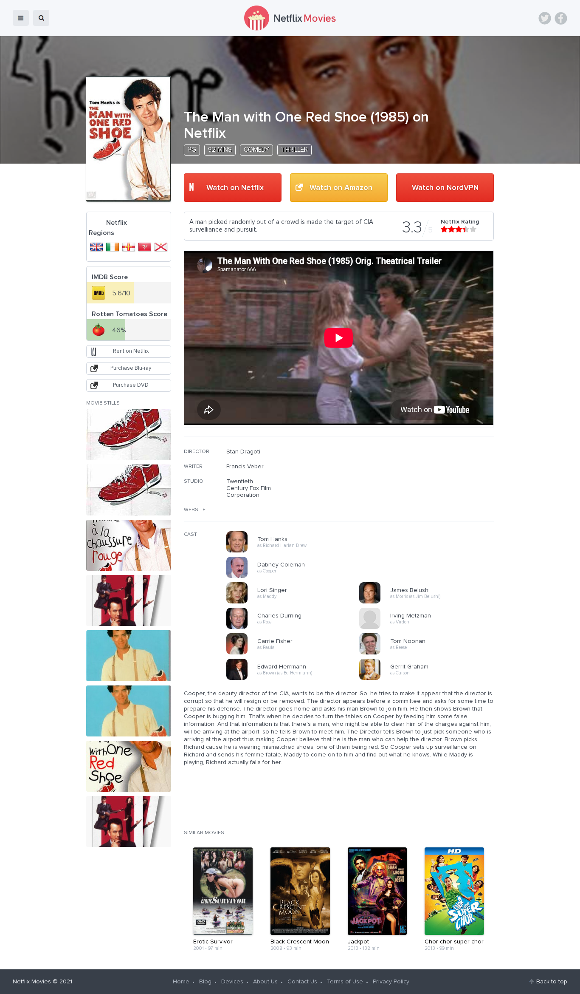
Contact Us (302, 982)
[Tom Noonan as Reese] (428, 653)
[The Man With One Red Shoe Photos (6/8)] (128, 710)
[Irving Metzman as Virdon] (428, 628)
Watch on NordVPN (445, 188)
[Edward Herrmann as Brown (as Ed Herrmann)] (295, 679)
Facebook (561, 18)
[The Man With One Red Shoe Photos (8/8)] (128, 821)
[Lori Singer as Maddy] (295, 602)
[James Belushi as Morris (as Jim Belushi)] (428, 602)
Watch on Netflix (235, 188)
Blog (205, 982)
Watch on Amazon (341, 188)
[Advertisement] (430, 503)
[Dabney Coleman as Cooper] (295, 577)
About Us (265, 982)
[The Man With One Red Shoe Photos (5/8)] (128, 655)
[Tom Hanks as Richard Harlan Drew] (295, 551)
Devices (232, 982)
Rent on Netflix (131, 351)
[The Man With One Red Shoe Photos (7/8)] (128, 766)
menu (21, 18)
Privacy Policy (391, 982)
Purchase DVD (131, 385)
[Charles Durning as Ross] (295, 628)
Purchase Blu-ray (130, 368)
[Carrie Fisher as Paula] (295, 653)
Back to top (551, 982)
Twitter (544, 18)
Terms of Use (345, 982)
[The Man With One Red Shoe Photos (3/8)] (128, 545)
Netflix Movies (32, 982)
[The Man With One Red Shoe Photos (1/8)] (128, 434)
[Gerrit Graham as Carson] (428, 679)
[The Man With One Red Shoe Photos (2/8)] (128, 489)
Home (181, 982)
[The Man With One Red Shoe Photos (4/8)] (128, 600)
